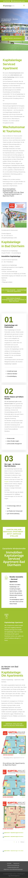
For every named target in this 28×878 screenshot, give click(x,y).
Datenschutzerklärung (13, 865)
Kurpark (7, 481)
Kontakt (9, 863)
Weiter (22, 842)
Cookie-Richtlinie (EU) (13, 867)
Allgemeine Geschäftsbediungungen (13, 869)
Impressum (16, 863)
